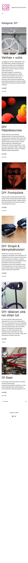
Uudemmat (5, 401)
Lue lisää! (4, 88)
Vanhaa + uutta (12, 57)
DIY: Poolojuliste (12, 192)
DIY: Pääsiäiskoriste (12, 128)
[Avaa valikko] (2, 14)
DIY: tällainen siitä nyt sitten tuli (13, 313)
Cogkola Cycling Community (18, 7)
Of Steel (7, 377)
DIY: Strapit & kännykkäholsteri (13, 247)
